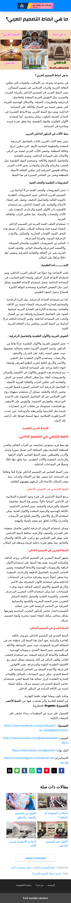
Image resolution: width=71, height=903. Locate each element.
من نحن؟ (39, 885)
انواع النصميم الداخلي (44, 867)
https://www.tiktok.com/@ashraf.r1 (34, 750)
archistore (35, 6)
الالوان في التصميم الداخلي (57, 843)
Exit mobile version (35, 898)
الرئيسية (51, 885)
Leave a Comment (35, 858)
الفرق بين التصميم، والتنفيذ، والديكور (25, 815)
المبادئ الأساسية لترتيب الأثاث (22, 843)
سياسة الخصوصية (23, 885)
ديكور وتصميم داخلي (21, 867)
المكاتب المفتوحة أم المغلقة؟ (56, 815)
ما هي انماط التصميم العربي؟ (46, 873)
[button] (61, 770)
